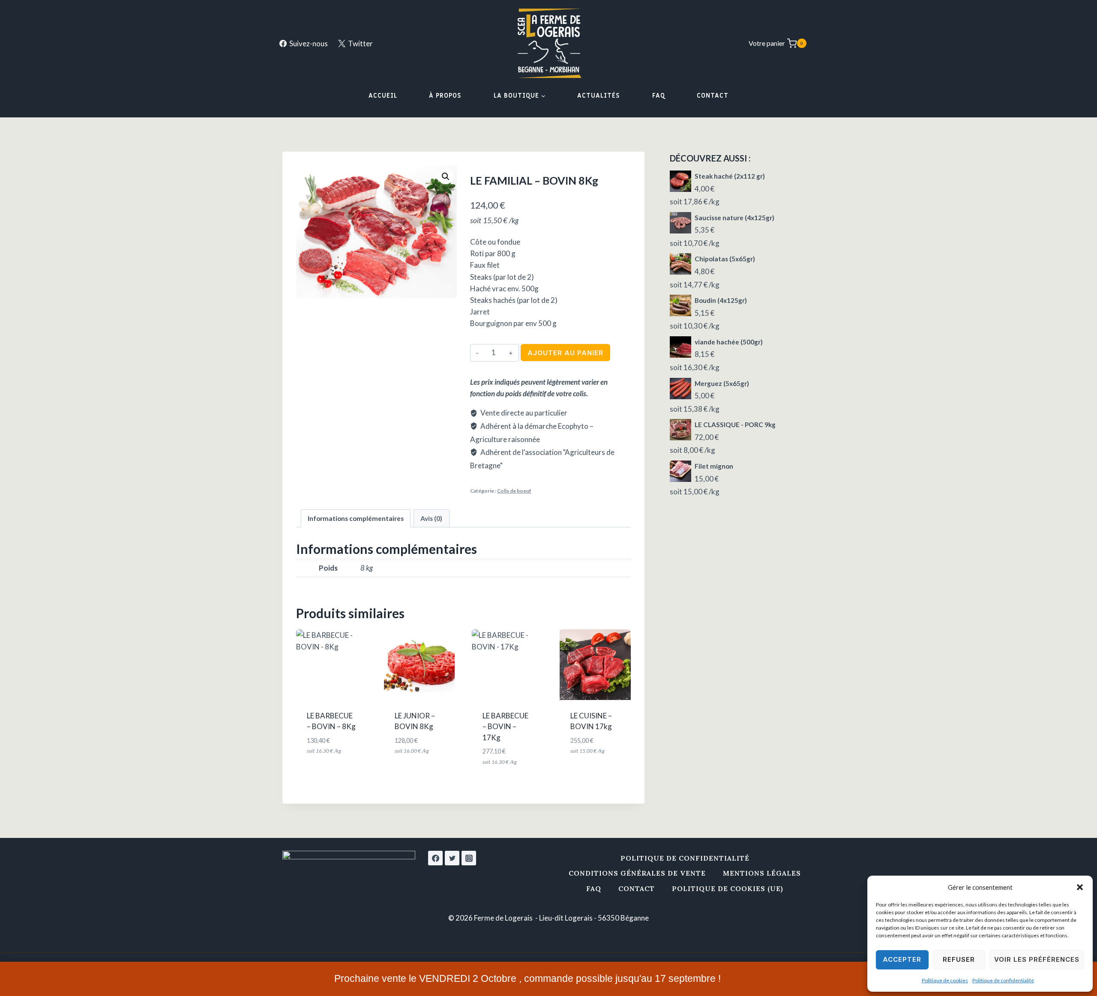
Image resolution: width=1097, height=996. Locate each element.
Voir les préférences (1036, 959)
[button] (1080, 887)
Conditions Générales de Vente (637, 873)
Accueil (383, 95)
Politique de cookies (945, 980)
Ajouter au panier (565, 353)
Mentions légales (762, 873)
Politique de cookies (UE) (727, 888)
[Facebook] (435, 858)
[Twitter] (452, 858)
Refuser (959, 959)
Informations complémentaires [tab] (356, 518)
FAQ (658, 95)
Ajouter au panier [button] (335, 770)
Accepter (902, 959)
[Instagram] (469, 858)
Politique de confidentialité (1003, 980)
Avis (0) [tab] (431, 518)
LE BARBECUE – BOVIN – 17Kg (505, 726)
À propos (445, 95)
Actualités (598, 95)
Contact (712, 95)
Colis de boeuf (514, 491)
